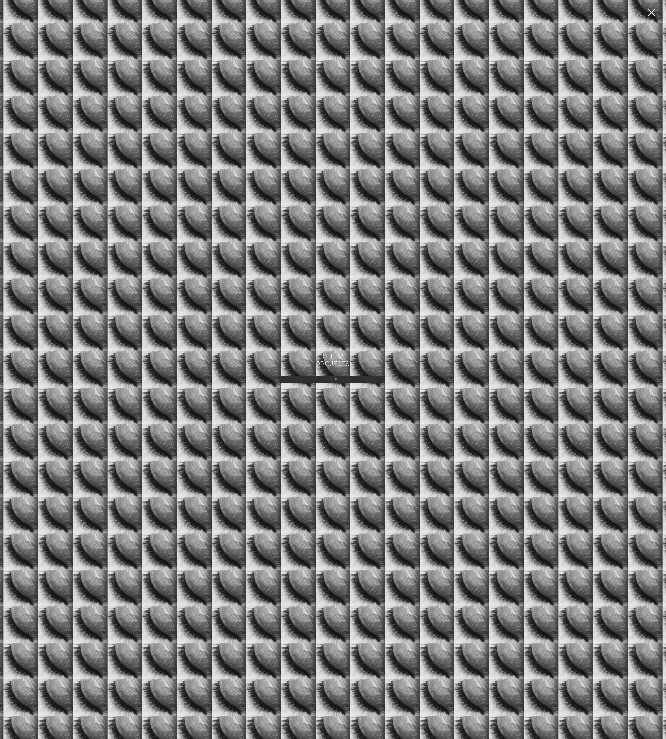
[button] (652, 12)
